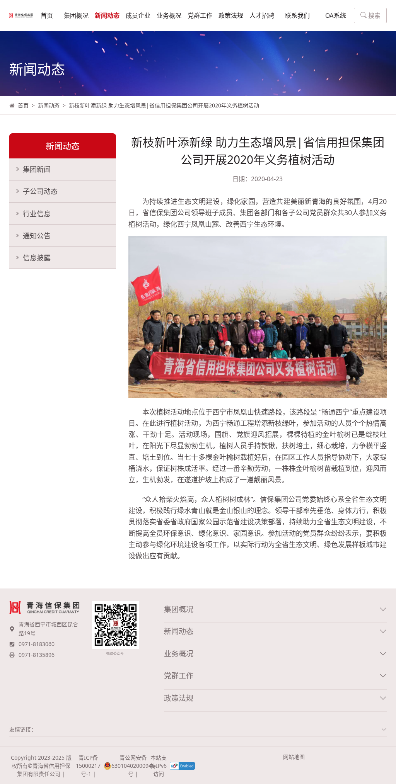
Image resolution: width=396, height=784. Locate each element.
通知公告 (37, 235)
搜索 (374, 15)
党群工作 (200, 15)
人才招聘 (261, 15)
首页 (47, 15)
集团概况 (76, 15)
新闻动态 (107, 15)
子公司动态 (40, 191)
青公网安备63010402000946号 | (129, 765)
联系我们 (297, 15)
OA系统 (335, 15)
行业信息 (37, 213)
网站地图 (294, 756)
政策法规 (230, 15)
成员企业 (138, 15)
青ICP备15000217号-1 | (88, 765)
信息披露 (37, 257)
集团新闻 (37, 169)
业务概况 (169, 15)
